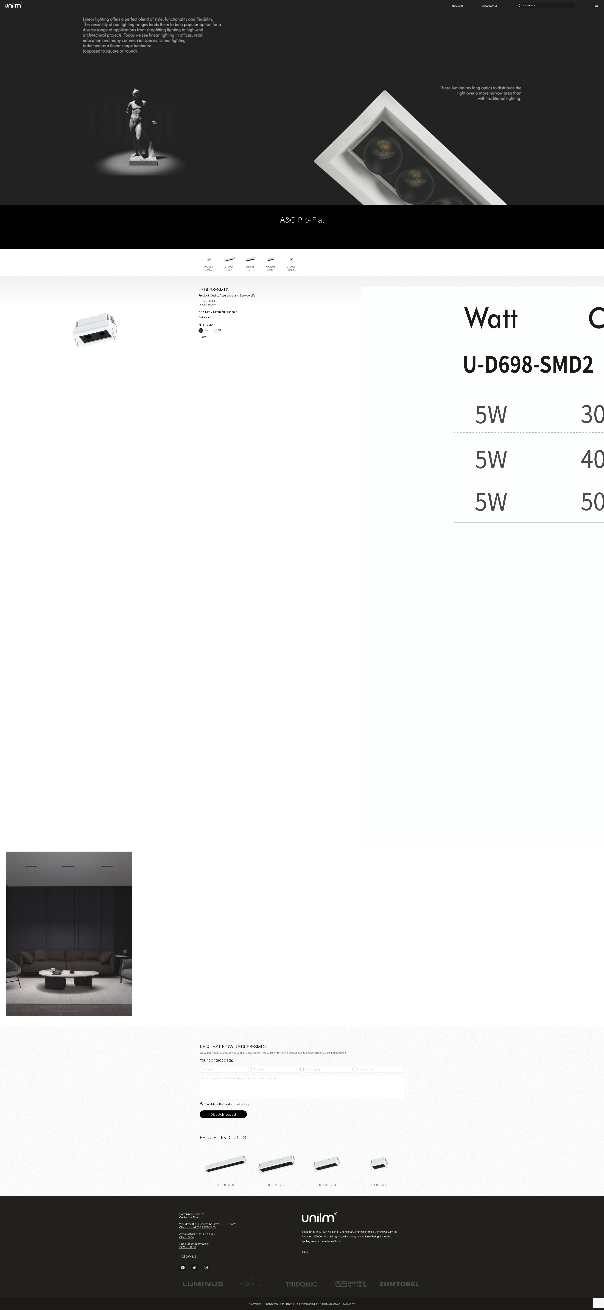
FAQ (305, 1252)
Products (457, 5)
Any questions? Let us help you (197, 1233)
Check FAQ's (186, 1237)
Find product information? (194, 1243)
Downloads (490, 5)
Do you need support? (192, 1213)
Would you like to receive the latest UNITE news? (207, 1223)
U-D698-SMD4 (327, 1184)
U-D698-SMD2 (378, 1184)
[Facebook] (182, 1270)
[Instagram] (205, 1270)
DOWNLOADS (187, 1246)
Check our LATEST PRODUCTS (197, 1227)
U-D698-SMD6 (276, 1184)
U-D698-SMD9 (225, 1184)
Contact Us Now (189, 1217)
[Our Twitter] (194, 1270)
